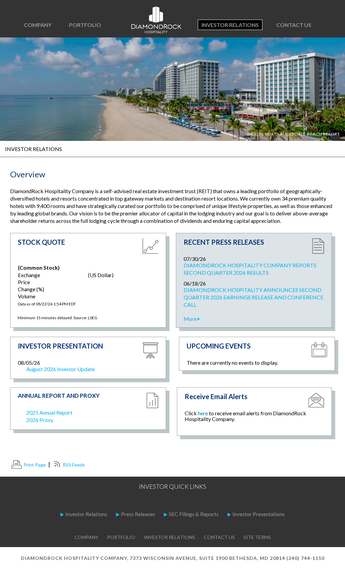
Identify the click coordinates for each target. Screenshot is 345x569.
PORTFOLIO (85, 25)
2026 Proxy (39, 420)
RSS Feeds (74, 465)
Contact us (293, 25)
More (191, 319)
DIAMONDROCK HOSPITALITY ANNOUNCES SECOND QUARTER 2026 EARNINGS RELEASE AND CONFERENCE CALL (253, 297)
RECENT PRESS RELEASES (224, 242)
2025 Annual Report (49, 412)
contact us (219, 537)
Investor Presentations (258, 514)
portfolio (121, 537)
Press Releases (138, 514)
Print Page (35, 465)
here (203, 413)
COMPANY (38, 25)
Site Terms (257, 537)
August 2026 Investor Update (60, 369)
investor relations (169, 537)
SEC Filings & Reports (194, 514)
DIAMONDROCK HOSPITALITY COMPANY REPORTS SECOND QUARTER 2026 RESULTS (250, 269)
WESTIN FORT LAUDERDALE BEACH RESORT (293, 134)
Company (86, 537)
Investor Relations (230, 25)
